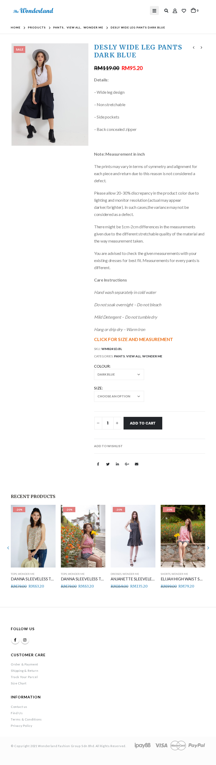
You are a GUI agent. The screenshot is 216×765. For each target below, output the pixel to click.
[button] (108, 446)
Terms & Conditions (26, 719)
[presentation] (17, 94)
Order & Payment (24, 664)
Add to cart (143, 423)
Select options (47, 513)
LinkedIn (117, 464)
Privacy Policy (21, 726)
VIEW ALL (133, 356)
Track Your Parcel (24, 677)
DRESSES (116, 573)
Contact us (19, 707)
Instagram (25, 640)
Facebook (98, 464)
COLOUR (102, 366)
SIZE (98, 388)
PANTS (119, 356)
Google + (127, 464)
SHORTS (165, 573)
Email (136, 464)
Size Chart (19, 683)
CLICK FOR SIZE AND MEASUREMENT (133, 339)
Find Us (17, 713)
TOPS (14, 573)
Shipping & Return (24, 671)
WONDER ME (152, 356)
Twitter (108, 464)
